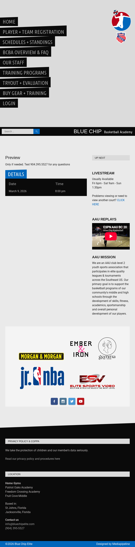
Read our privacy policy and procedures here (32, 458)
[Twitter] (71, 401)
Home (9, 22)
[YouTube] (80, 401)
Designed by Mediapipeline (113, 544)
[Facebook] (54, 401)
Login (9, 103)
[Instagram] (63, 401)
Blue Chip (88, 131)
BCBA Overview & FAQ (26, 52)
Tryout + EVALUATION (25, 83)
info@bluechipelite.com (19, 524)
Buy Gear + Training (24, 93)
